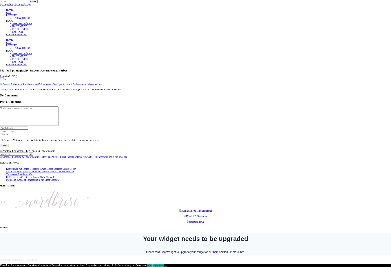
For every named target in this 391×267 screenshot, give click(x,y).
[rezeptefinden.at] (195, 221)
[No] (165, 266)
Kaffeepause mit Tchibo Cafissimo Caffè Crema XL (31, 177)
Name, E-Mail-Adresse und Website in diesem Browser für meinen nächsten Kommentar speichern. (52, 140)
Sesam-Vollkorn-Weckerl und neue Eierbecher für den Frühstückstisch (40, 171)
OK (149, 265)
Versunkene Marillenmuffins (19, 174)
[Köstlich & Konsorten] (195, 216)
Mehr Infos (158, 265)
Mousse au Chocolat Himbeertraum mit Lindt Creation (32, 180)
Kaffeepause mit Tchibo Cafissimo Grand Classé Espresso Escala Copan (41, 168)
